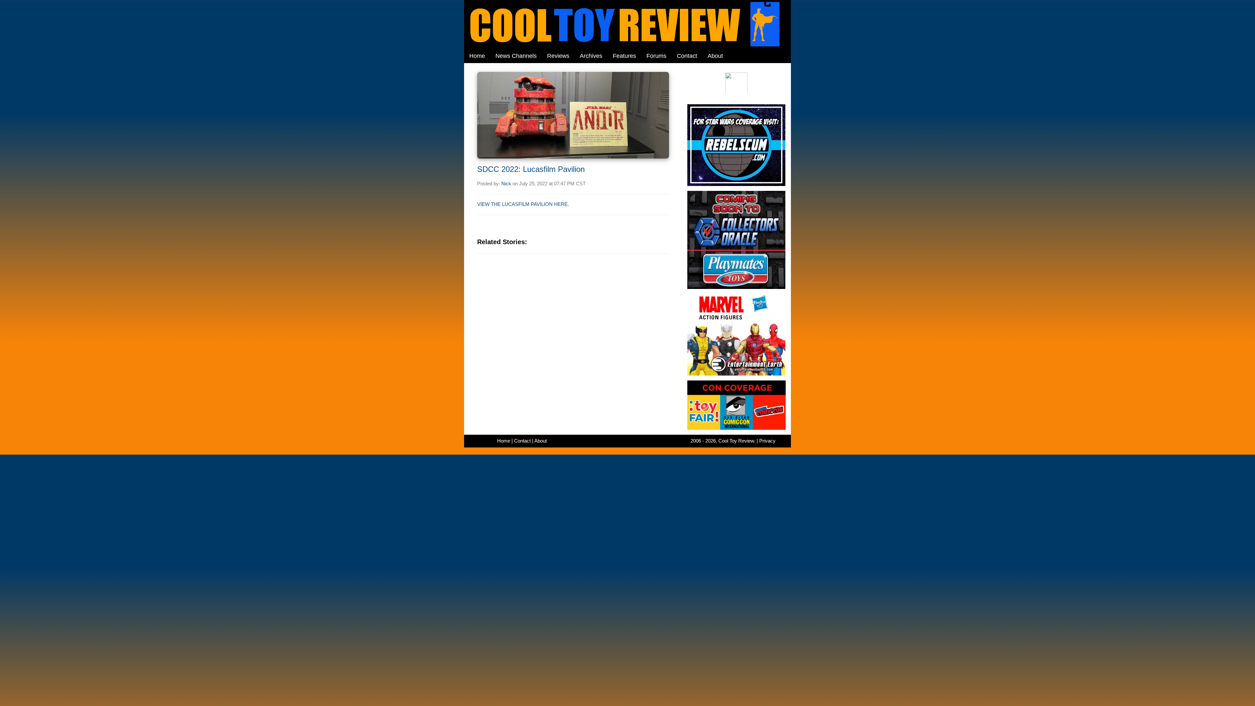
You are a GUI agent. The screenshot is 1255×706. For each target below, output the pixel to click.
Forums (656, 56)
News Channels (516, 56)
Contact (687, 56)
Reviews (558, 56)
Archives (591, 56)
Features (624, 56)
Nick (506, 183)
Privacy (767, 441)
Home (477, 56)
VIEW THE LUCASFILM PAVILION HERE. (523, 204)
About (715, 56)
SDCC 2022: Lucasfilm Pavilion (531, 169)
